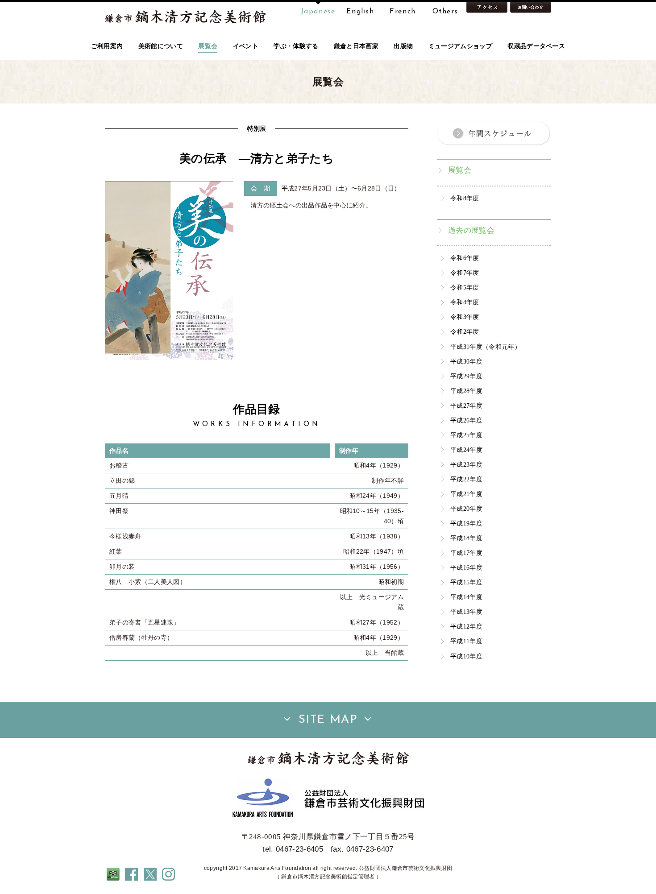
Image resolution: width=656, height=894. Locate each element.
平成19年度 (466, 523)
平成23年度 (466, 464)
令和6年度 (464, 257)
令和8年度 (464, 198)
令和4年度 (464, 302)
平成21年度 (466, 493)
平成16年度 (466, 567)
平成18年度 (466, 538)
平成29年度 (466, 376)
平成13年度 (466, 611)
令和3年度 (464, 316)
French (403, 11)
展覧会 (459, 170)
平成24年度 (466, 449)
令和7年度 (464, 272)
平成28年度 (466, 390)
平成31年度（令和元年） (485, 346)
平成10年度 (466, 656)
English (360, 11)
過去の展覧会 (471, 230)
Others (445, 11)
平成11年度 (466, 641)
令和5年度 (464, 287)
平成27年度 (466, 405)
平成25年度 (466, 435)
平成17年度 (466, 552)
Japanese (318, 11)
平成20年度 (466, 508)
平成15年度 (466, 582)
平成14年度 (466, 596)
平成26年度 (466, 420)
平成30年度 (466, 361)
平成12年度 (466, 626)
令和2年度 (464, 331)
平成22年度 (466, 479)
